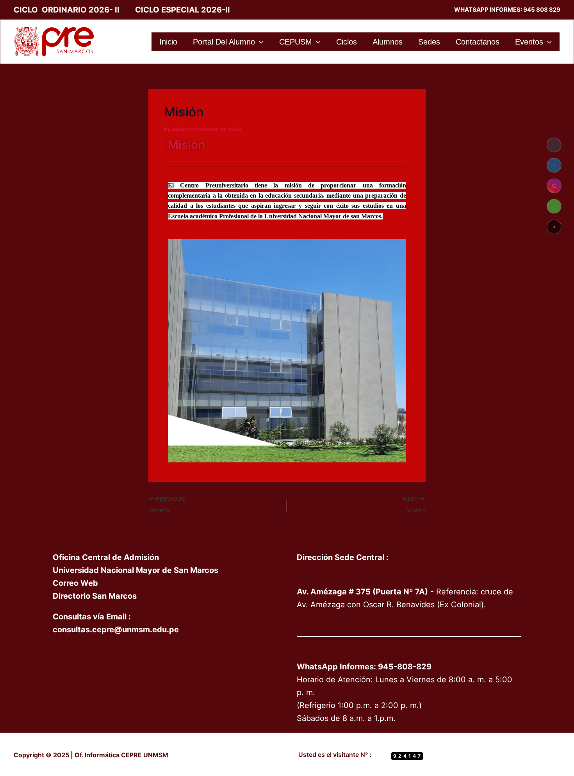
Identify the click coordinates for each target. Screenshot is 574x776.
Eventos (529, 41)
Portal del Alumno (224, 41)
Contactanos (477, 41)
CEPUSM (295, 41)
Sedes (429, 41)
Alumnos (388, 41)
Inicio (168, 41)
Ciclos (346, 41)
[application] (259, 41)
